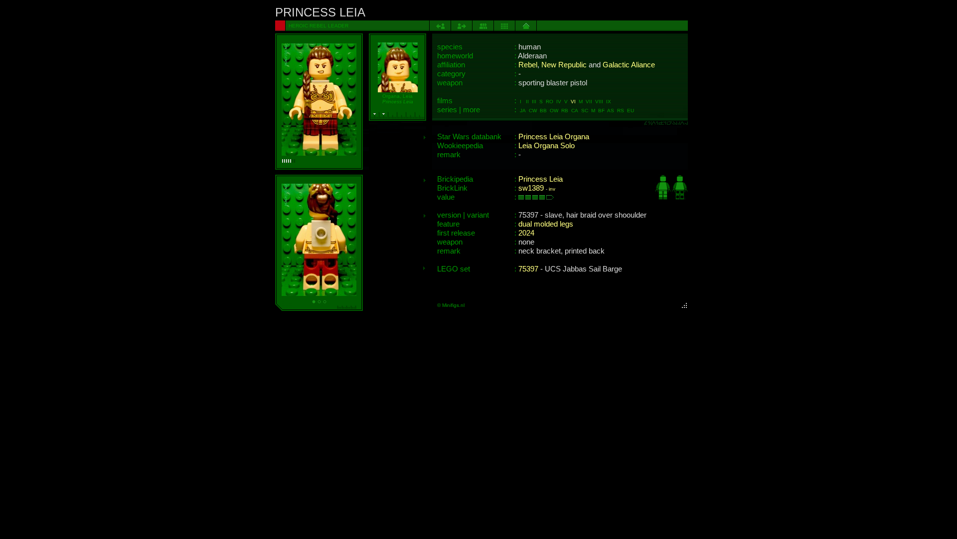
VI (573, 101)
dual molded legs (545, 224)
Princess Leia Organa (553, 137)
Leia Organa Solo (546, 146)
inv (552, 189)
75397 (528, 269)
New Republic (564, 65)
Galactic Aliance (629, 65)
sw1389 (531, 188)
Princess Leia (540, 179)
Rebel (527, 65)
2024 (526, 233)
